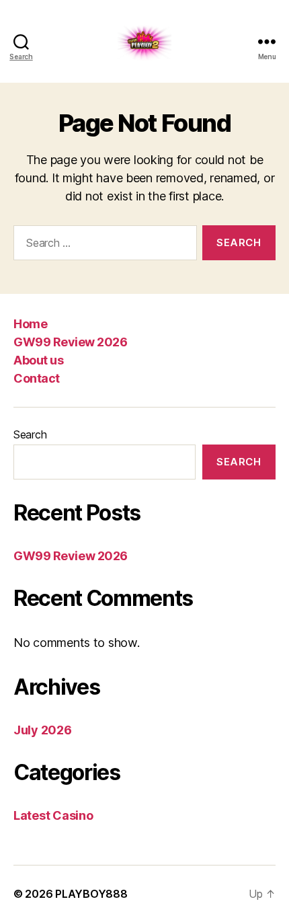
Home (30, 324)
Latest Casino (53, 815)
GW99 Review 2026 (70, 342)
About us (38, 360)
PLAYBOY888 (91, 893)
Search (29, 434)
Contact (36, 378)
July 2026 (42, 730)
